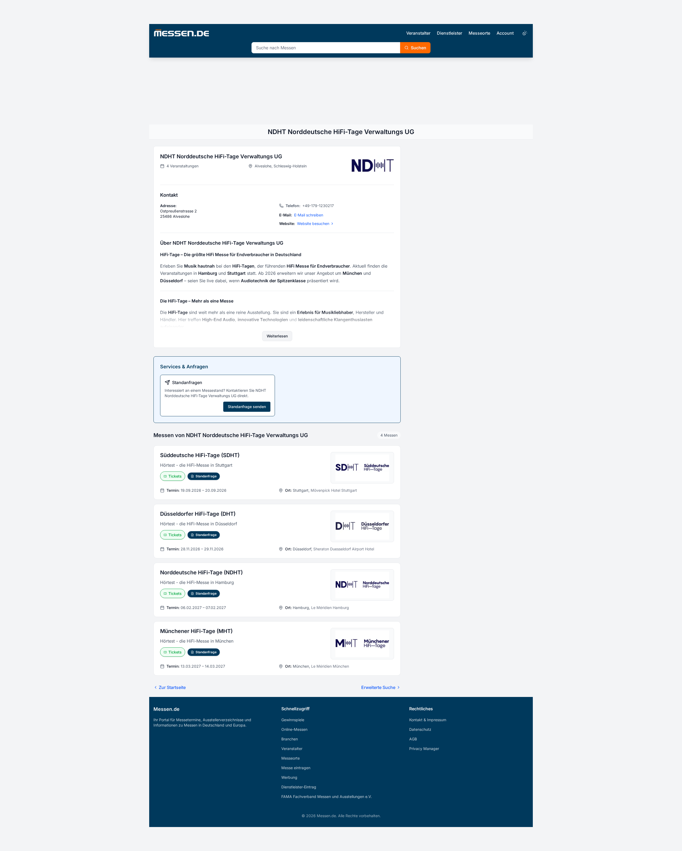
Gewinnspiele (292, 719)
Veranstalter (418, 33)
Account (505, 33)
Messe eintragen (295, 767)
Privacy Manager (424, 748)
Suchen (418, 47)
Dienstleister (449, 33)
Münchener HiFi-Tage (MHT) (196, 631)
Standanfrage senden (247, 406)
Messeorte (479, 33)
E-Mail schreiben (308, 215)
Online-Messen (294, 729)
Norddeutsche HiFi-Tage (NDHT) (201, 572)
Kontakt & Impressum (427, 719)
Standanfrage (206, 476)
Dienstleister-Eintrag (298, 787)
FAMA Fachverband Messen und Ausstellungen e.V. (326, 796)
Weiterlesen (277, 336)
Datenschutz (420, 729)
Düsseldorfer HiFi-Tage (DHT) (198, 514)
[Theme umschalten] (524, 33)
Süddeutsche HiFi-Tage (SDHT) (199, 455)
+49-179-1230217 (310, 205)
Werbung (289, 777)
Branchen (289, 739)
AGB (413, 739)
